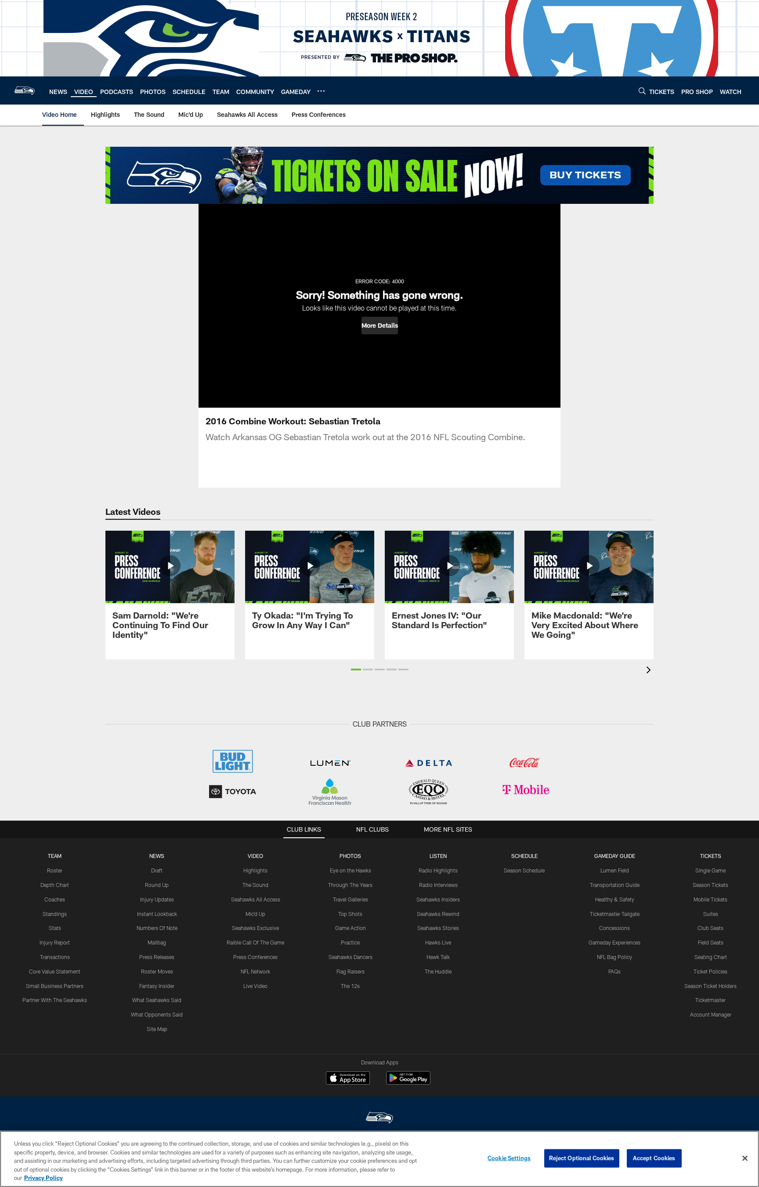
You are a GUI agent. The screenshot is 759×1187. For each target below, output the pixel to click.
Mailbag (157, 942)
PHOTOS (350, 856)
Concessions (614, 928)
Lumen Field (614, 870)
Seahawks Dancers (350, 957)
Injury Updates (157, 899)
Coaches (54, 899)
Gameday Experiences (614, 942)
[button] (379, 325)
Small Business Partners (54, 986)
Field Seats (710, 942)
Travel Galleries (350, 899)
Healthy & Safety (614, 899)
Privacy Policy (43, 1177)
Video (255, 856)
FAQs (614, 971)
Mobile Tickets (710, 899)
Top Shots (350, 914)
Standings (55, 914)
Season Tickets (710, 885)
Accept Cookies (654, 1158)
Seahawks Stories (438, 928)
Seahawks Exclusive (255, 928)
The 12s (350, 986)
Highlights (255, 870)
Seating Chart (710, 957)
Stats (55, 928)
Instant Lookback (157, 914)
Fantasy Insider (156, 986)
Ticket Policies (710, 971)
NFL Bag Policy (614, 957)
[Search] (642, 91)
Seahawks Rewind (438, 914)
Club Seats (710, 928)
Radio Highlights (438, 870)
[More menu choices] (321, 90)
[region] (379, 1159)
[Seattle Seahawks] (379, 1119)
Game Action (350, 928)
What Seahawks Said (156, 1000)
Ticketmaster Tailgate (615, 914)
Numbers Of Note (157, 928)
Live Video (255, 986)
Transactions (55, 957)
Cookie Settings (509, 1158)
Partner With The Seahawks (54, 1000)
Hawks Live (438, 942)
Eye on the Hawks (350, 870)
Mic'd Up (255, 914)
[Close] (745, 1158)
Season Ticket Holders (710, 986)
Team (54, 856)
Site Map (157, 1029)
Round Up (157, 885)
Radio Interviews (438, 885)
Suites (710, 914)
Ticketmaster (710, 1000)
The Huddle (438, 971)
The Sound (255, 885)
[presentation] (650, 671)
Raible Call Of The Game (255, 942)
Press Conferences (255, 957)
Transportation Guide (615, 885)
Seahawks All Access (255, 899)
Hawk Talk (438, 957)
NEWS (156, 856)
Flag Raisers (350, 971)
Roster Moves (157, 971)
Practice (350, 942)
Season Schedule (524, 870)
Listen (438, 856)
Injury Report (55, 942)
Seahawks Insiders (438, 899)
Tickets (710, 856)
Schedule (524, 856)
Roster (54, 870)
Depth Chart (54, 885)
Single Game (710, 870)
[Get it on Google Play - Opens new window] (408, 1082)
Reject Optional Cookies (581, 1158)
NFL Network (255, 971)
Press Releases (156, 957)
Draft (157, 870)
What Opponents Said (157, 1014)
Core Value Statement (54, 971)
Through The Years (350, 885)
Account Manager (710, 1014)
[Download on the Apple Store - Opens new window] (347, 1078)
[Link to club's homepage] (24, 90)
